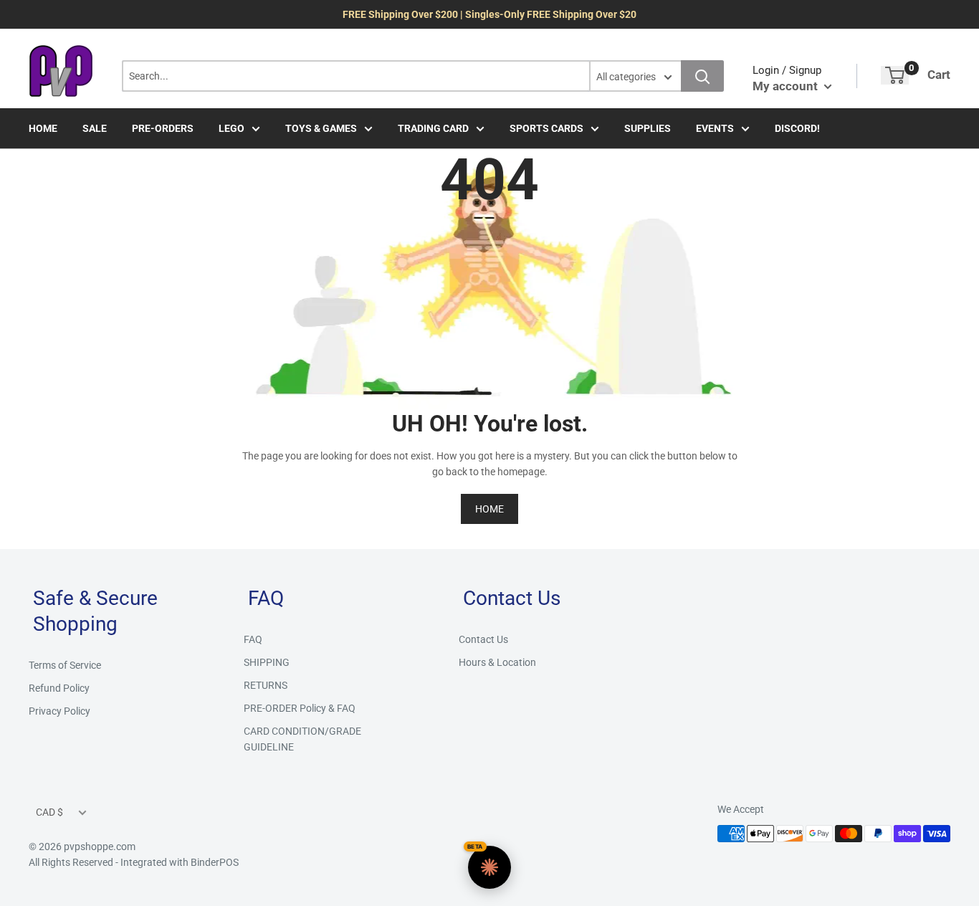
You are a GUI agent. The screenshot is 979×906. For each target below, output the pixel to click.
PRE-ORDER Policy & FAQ (299, 708)
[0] (895, 75)
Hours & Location (497, 662)
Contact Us (483, 639)
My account (787, 86)
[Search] (702, 76)
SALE (94, 128)
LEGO (231, 128)
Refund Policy (59, 688)
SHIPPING (267, 662)
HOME (43, 128)
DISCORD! (797, 128)
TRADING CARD (433, 128)
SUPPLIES (647, 128)
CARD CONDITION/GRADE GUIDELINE (302, 739)
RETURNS (265, 685)
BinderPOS (215, 862)
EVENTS (715, 128)
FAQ (253, 639)
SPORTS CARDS (546, 128)
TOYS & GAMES (321, 128)
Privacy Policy (59, 711)
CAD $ (49, 812)
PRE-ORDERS (163, 128)
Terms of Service (65, 665)
